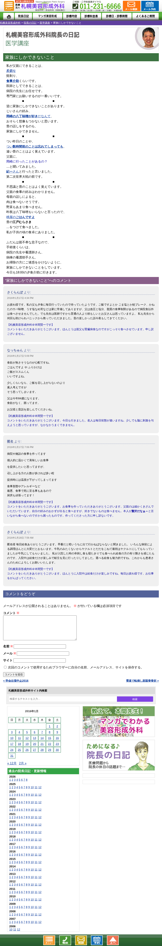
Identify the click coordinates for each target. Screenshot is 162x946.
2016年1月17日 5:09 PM (20, 356)
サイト (8, 660)
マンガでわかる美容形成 (47, 16)
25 (19, 749)
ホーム (8, 16)
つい (34, 146)
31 (11, 755)
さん (12, 171)
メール (9, 653)
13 (34, 738)
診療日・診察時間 (117, 16)
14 (42, 738)
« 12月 (12, 763)
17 (11, 743)
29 (49, 749)
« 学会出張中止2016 (15, 680)
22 (49, 743)
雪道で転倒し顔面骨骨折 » (142, 680)
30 (57, 749)
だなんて (28, 116)
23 (57, 743)
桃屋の (20, 217)
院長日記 (23, 16)
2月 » (22, 763)
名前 (8, 646)
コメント (11, 613)
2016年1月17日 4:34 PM (20, 298)
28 (42, 749)
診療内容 (71, 16)
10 (11, 738)
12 (27, 738)
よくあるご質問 (145, 16)
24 (11, 749)
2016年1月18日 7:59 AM (20, 538)
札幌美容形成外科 (10, 22)
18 (19, 743)
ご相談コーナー (131, 6)
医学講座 (45, 22)
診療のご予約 (149, 6)
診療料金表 (91, 16)
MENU (9, 6)
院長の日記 (30, 22)
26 (27, 749)
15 (49, 738)
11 (19, 738)
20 (34, 743)
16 (57, 738)
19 (27, 743)
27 (34, 749)
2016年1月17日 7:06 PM (20, 447)
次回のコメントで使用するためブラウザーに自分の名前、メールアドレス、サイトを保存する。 (76, 667)
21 (42, 743)
